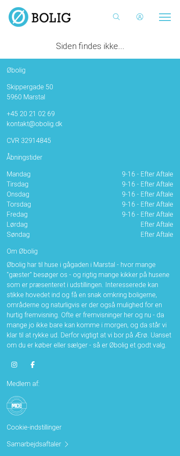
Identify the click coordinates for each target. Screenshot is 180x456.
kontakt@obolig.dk (34, 124)
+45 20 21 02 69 (31, 114)
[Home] (49, 17)
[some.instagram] (14, 364)
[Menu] (163, 16)
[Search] (116, 16)
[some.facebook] (32, 364)
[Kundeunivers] (139, 16)
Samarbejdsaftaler (34, 444)
